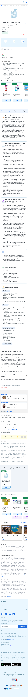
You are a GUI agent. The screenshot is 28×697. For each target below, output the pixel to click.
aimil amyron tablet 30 (16, 584)
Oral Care (17, 5)
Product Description (6, 111)
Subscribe (22, 626)
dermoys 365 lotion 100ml (13, 592)
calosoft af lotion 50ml (17, 589)
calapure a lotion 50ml (21, 588)
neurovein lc (18, 550)
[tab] (14, 601)
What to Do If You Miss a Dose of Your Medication (10, 536)
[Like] (22, 437)
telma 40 (3, 546)
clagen (5, 550)
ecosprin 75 (6, 547)
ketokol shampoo (8, 549)
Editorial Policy (9, 411)
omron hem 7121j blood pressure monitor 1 (13, 572)
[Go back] (2, 2)
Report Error (4, 387)
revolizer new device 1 (18, 574)
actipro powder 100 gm (6, 581)
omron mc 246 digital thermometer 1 (18, 566)
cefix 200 (6, 551)
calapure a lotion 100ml (11, 588)
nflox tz (19, 549)
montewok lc (15, 549)
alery (14, 550)
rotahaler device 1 (21, 558)
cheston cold (17, 546)
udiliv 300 (7, 546)
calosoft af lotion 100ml (6, 589)
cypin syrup (10, 550)
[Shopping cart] (26, 2)
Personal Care (11, 5)
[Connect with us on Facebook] (6, 614)
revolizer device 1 (15, 565)
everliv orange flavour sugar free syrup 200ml (14, 593)
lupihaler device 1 (11, 563)
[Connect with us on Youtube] (10, 614)
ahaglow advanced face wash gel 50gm (12, 582)
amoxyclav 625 (13, 547)
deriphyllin (11, 551)
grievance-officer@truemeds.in (11, 645)
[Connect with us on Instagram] (2, 614)
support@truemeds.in (5, 429)
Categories (6, 5)
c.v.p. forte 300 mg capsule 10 (14, 585)
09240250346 (14, 429)
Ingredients (17, 111)
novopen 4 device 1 (10, 574)
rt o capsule (18, 547)
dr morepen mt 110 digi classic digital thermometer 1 (11, 557)
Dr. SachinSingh (11, 396)
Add (6, 100)
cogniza (11, 546)
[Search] (23, 2)
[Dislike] (25, 437)
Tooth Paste (23, 5)
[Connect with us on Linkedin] (14, 614)
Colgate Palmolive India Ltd (7, 25)
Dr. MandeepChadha (12, 404)
